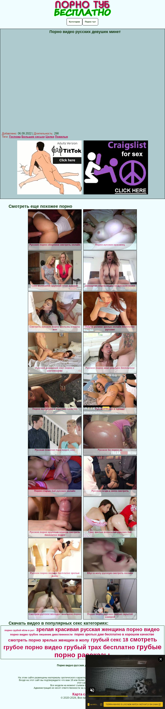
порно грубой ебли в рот (19, 630)
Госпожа (15, 136)
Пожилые (61, 136)
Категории (74, 21)
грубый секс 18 (109, 640)
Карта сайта (82, 694)
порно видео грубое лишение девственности (41, 634)
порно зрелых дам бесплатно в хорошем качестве (114, 634)
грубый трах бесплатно (99, 647)
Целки (50, 136)
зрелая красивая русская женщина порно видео (98, 629)
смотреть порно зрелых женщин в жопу (48, 640)
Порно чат (90, 21)
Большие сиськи (33, 136)
